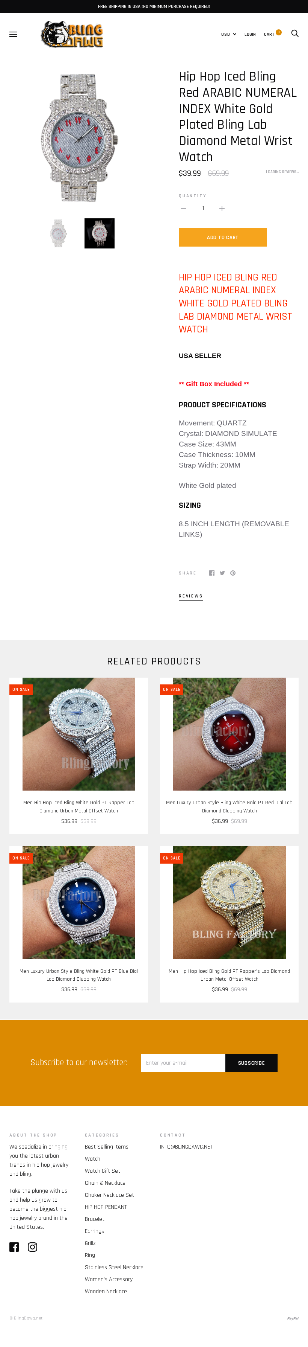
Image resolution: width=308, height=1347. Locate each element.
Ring (90, 1255)
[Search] (295, 34)
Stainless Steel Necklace (114, 1267)
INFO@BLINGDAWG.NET (186, 1147)
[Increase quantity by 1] (222, 208)
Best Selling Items (106, 1147)
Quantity (193, 196)
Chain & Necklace (105, 1183)
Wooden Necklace (106, 1291)
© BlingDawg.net (25, 1318)
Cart (271, 34)
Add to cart (223, 237)
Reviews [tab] (191, 596)
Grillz (90, 1243)
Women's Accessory (109, 1279)
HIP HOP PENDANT (106, 1207)
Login (250, 34)
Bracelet (94, 1219)
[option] (78, 138)
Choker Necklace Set (109, 1195)
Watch (92, 1159)
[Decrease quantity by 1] (184, 208)
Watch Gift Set (102, 1171)
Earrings (94, 1231)
